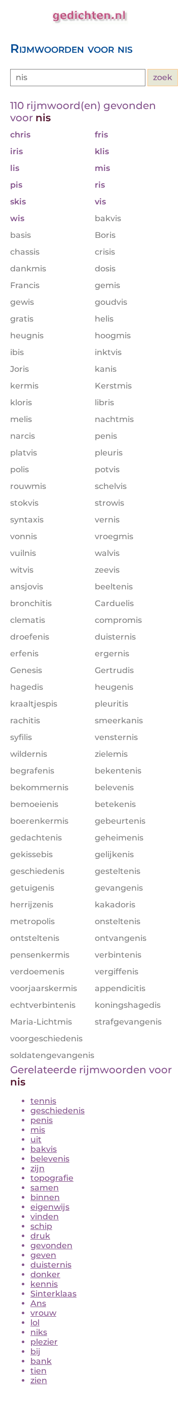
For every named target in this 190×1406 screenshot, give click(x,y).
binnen (45, 1197)
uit (36, 1139)
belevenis (49, 1159)
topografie (51, 1178)
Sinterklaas (53, 1293)
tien (38, 1371)
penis (41, 1120)
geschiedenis (57, 1110)
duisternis (50, 1265)
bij (35, 1351)
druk (40, 1236)
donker (45, 1274)
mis (37, 1130)
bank (41, 1361)
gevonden (51, 1245)
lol (35, 1322)
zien (38, 1380)
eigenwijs (49, 1207)
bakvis (43, 1149)
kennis (44, 1284)
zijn (37, 1168)
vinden (44, 1216)
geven (43, 1255)
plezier (44, 1342)
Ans (38, 1303)
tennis (43, 1101)
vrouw (43, 1313)
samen (44, 1187)
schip (41, 1226)
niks (38, 1332)
